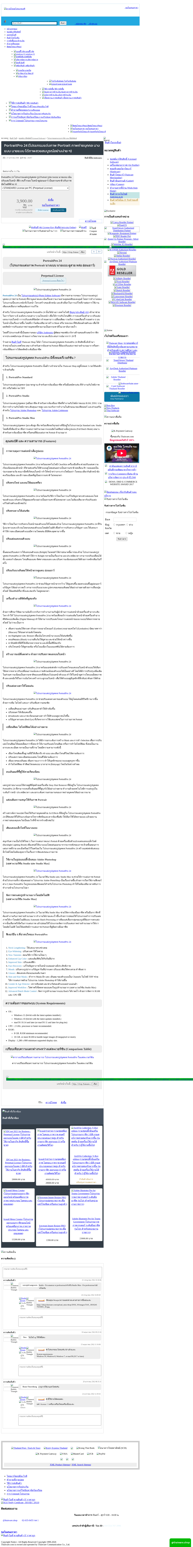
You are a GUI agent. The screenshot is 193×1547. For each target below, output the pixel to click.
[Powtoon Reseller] (122, 305)
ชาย (118, 533)
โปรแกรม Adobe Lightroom (55, 410)
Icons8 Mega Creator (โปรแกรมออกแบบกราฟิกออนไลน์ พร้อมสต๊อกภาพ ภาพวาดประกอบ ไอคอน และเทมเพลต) (18, 1226)
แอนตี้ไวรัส (29, 51)
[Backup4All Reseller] (122, 293)
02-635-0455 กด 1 (30, 1520)
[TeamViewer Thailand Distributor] (122, 362)
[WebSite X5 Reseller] (122, 244)
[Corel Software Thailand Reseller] (122, 387)
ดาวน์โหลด (90, 221)
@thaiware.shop (10, 1520)
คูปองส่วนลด (66, 84)
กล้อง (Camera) (117, 184)
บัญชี (22, 63)
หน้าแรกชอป (12, 29)
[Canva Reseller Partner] (122, 222)
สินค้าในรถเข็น (113, 142)
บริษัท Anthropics (45, 332)
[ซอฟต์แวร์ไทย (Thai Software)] (111, 410)
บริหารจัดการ (32, 60)
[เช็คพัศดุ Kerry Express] (55, 1448)
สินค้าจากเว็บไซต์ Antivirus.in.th (118, 195)
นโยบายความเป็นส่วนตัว (37, 1539)
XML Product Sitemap (60, 1464)
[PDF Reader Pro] (122, 236)
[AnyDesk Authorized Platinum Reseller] (122, 264)
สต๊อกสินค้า (30, 66)
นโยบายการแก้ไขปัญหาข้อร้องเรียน (24, 1490)
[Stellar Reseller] (122, 255)
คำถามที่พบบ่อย (13, 44)
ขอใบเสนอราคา (131, 8)
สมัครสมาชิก (80, 24)
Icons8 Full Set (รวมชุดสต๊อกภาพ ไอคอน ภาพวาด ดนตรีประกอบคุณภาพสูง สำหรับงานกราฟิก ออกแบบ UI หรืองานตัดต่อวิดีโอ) (52, 1166)
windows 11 (30, 54)
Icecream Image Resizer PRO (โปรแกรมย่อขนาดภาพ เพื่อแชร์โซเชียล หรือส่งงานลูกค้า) (52, 1229)
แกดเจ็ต (27, 70)
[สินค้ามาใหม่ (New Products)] (111, 408)
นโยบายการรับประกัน (42, 114)
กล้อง (24, 76)
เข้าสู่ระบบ (92, 24)
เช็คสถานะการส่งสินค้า (72, 98)
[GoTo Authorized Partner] (121, 247)
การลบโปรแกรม (40, 121)
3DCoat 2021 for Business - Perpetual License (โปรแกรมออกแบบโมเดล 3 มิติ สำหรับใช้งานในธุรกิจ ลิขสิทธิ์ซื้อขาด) (18, 1166)
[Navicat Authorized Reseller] (122, 259)
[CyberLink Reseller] (122, 299)
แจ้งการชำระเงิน (64, 95)
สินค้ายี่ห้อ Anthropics (93, 158)
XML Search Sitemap (81, 1464)
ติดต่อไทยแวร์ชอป (14, 47)
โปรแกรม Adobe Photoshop (23, 410)
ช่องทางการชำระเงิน (69, 92)
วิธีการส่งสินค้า (32, 103)
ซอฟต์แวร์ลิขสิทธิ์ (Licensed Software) (32, 138)
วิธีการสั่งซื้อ (59, 89)
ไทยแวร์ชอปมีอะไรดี (40, 107)
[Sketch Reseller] (122, 290)
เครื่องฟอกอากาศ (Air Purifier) (124, 165)
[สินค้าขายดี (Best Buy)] (109, 405)
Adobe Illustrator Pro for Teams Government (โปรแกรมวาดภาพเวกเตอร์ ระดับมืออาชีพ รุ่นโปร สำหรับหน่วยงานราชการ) (86, 1225)
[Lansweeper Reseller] (122, 296)
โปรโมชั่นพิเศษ (70, 81)
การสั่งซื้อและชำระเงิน (15, 41)
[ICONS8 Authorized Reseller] (122, 250)
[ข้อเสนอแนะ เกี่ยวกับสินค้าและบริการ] (122, 495)
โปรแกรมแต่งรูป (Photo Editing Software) (41, 295)
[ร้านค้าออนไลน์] (14, 9)
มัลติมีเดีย (28, 57)
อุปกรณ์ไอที (11, 35)
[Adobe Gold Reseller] (122, 275)
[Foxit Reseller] (122, 281)
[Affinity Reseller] (122, 278)
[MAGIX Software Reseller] (122, 302)
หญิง (130, 533)
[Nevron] (122, 252)
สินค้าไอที (13, 138)
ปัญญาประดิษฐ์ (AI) (79, 312)
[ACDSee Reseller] (122, 284)
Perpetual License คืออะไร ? (53, 281)
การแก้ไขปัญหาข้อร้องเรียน (49, 117)
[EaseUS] (122, 225)
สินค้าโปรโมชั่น (13, 38)
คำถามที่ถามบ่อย (15, 1479)
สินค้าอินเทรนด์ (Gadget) (122, 181)
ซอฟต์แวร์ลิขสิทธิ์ (14, 32)
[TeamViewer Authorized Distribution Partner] (122, 230)
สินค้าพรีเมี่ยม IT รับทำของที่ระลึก (124, 202)
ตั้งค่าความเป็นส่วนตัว (12, 1539)
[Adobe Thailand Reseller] (122, 379)
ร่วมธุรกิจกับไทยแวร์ (97, 132)
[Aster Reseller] (122, 287)
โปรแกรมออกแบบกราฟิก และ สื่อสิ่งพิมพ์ (62, 138)
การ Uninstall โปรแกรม (18, 1494)
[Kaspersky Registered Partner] (122, 233)
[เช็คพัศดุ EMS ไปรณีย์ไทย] (25, 1448)
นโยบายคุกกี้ (58, 1539)
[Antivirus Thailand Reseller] (122, 353)
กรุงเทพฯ (120, 525)
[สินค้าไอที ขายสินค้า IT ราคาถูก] (18, 1499)
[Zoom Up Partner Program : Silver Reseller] (122, 241)
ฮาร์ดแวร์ (29, 73)
